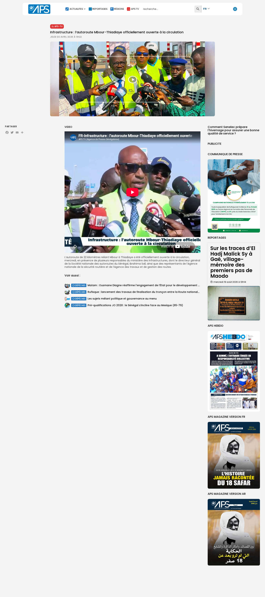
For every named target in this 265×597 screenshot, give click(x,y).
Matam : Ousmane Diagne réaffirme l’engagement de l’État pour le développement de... (145, 285)
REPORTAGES (99, 9)
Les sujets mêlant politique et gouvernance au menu (122, 298)
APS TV (135, 9)
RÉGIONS (119, 9)
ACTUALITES (76, 9)
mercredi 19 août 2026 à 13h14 (229, 282)
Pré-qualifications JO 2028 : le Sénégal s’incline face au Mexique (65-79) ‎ (136, 305)
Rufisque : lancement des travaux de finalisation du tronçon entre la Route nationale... (144, 292)
